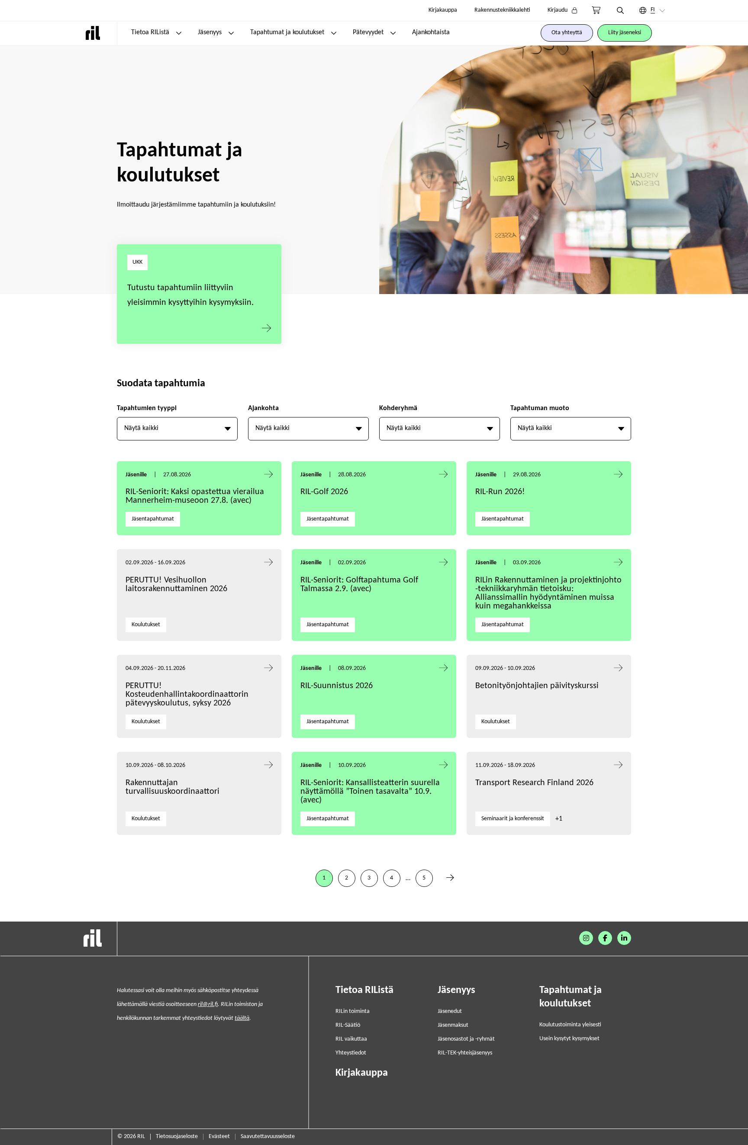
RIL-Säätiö (347, 1025)
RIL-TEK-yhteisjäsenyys (465, 1053)
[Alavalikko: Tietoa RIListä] (179, 33)
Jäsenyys (210, 32)
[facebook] (605, 938)
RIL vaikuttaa (351, 1039)
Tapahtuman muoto (539, 408)
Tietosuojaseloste (177, 1136)
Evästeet (219, 1136)
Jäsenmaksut (453, 1025)
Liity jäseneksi (624, 32)
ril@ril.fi (208, 1004)
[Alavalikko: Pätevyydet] (393, 33)
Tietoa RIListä (150, 32)
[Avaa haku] (620, 10)
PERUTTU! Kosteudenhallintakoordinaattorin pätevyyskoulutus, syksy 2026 (187, 695)
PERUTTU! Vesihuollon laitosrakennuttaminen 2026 (176, 584)
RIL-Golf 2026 (324, 492)
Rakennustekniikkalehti (502, 10)
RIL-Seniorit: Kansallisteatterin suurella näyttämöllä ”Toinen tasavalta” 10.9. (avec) (370, 792)
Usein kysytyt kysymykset (569, 1038)
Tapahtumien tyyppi (147, 408)
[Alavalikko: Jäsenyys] (231, 33)
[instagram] (586, 938)
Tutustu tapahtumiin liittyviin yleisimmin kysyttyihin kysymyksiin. (190, 295)
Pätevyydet (368, 32)
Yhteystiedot (350, 1053)
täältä (242, 1018)
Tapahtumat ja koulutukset (287, 32)
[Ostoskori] (596, 10)
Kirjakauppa (443, 10)
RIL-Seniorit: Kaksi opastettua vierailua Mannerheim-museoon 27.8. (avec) (195, 496)
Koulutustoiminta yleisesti (570, 1025)
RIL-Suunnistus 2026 (336, 686)
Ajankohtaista (431, 32)
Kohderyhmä (398, 408)
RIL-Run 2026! (500, 492)
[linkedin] (624, 938)
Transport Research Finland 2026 (534, 783)
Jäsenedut (450, 1011)
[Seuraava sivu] (450, 878)
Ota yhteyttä (566, 32)
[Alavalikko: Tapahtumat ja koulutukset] (334, 33)
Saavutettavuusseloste (268, 1136)
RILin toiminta (352, 1011)
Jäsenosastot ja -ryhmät (466, 1039)
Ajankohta (263, 408)
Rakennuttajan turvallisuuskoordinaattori (172, 787)
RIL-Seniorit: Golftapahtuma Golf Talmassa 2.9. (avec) (359, 584)
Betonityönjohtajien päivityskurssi (538, 686)
